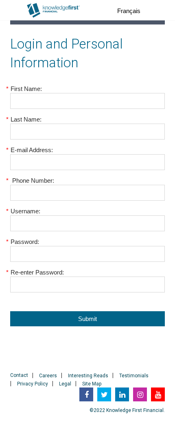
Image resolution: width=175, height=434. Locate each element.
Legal (65, 384)
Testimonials (134, 376)
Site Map (91, 384)
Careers (48, 376)
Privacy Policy (32, 384)
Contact (19, 375)
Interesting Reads (88, 376)
